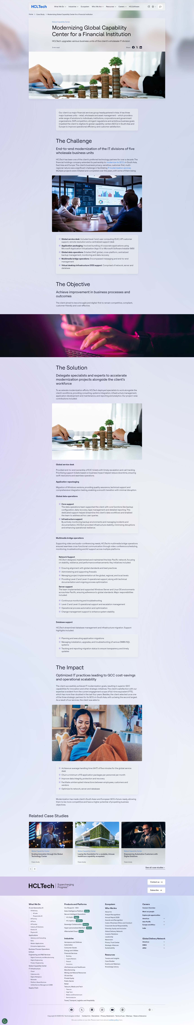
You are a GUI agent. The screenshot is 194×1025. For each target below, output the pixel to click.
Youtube (112, 1009)
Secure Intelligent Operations (75, 914)
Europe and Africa (148, 925)
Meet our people (148, 912)
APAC (144, 948)
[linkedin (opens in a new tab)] (140, 47)
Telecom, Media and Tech (73, 987)
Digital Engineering (36, 960)
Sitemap (129, 1016)
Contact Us (86, 1016)
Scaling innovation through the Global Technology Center (47, 855)
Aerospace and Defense (73, 942)
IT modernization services (119, 168)
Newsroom (109, 940)
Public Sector (69, 981)
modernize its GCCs (116, 162)
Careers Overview (148, 908)
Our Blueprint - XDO (71, 908)
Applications (33, 935)
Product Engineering (37, 963)
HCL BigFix (72, 917)
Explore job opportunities (151, 915)
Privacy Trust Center (112, 942)
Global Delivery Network (113, 931)
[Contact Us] (160, 6)
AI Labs (35, 913)
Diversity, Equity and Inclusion (115, 928)
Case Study (40, 14)
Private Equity (69, 978)
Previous (31, 869)
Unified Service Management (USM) (42, 985)
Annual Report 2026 (112, 917)
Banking (68, 956)
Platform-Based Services (38, 982)
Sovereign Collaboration (76, 924)
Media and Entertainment (74, 995)
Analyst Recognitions (112, 915)
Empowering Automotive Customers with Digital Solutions (141, 855)
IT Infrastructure (34, 969)
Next (35, 869)
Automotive (68, 945)
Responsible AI (37, 916)
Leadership (109, 937)
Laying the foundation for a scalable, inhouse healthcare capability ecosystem (96, 855)
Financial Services (70, 953)
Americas (145, 919)
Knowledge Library (112, 967)
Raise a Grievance (140, 1016)
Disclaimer (95, 1016)
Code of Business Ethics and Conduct (118, 923)
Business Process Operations (39, 949)
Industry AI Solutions (37, 927)
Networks (34, 979)
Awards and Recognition (114, 920)
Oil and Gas (68, 976)
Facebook (71, 1009)
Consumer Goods (70, 948)
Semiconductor (71, 997)
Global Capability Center (61, 22)
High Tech (69, 992)
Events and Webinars (112, 964)
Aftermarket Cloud (73, 931)
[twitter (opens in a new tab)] (137, 47)
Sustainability (110, 948)
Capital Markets (71, 959)
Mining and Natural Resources (75, 973)
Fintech (68, 961)
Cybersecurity (35, 974)
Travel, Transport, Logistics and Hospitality (79, 1000)
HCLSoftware (134, 6)
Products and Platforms (75, 904)
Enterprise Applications (38, 946)
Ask (149, 6)
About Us (108, 912)
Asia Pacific (146, 922)
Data (32, 941)
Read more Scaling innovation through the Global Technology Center (51, 843)
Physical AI (34, 932)
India (144, 928)
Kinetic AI (34, 929)
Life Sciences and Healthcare (74, 967)
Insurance (69, 964)
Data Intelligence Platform (76, 911)
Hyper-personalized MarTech (77, 928)
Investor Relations (111, 934)
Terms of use (120, 1016)
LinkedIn (91, 1009)
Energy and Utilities (71, 950)
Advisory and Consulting (38, 938)
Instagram (102, 1009)
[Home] (39, 6)
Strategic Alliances (112, 945)
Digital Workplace (36, 977)
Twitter (81, 1009)
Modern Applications (37, 943)
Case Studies (110, 961)
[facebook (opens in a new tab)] (133, 47)
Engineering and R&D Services (39, 955)
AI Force (33, 921)
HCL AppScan (74, 921)
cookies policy (113, 1020)
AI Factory (34, 919)
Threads (122, 1009)
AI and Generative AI (36, 908)
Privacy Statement (107, 1016)
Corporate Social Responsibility (116, 926)
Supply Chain (33, 988)
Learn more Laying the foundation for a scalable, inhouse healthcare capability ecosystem (97, 843)
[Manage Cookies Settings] (5, 1021)
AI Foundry (34, 924)
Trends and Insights (112, 958)
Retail (66, 984)
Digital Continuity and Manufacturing (42, 957)
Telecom (69, 989)
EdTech (31, 952)
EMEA (144, 945)
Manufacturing (69, 970)
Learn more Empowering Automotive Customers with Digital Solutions (143, 843)
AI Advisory (34, 910)
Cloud (32, 971)
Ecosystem (85, 6)
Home (31, 14)
